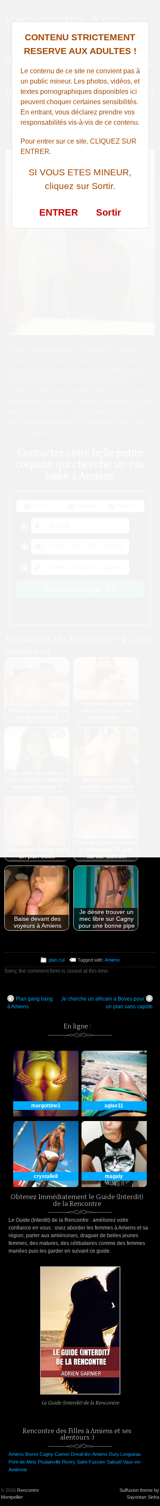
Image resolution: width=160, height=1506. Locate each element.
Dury (114, 1454)
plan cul (56, 959)
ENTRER (58, 212)
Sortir (108, 212)
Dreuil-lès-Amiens (89, 1454)
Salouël (114, 1461)
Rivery (69, 1461)
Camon (62, 1454)
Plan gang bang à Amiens (30, 1003)
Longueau (130, 1454)
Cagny (46, 1454)
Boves (31, 1454)
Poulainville (49, 1461)
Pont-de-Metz (23, 1461)
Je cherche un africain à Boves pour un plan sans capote (107, 1003)
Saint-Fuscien (91, 1461)
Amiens (112, 959)
